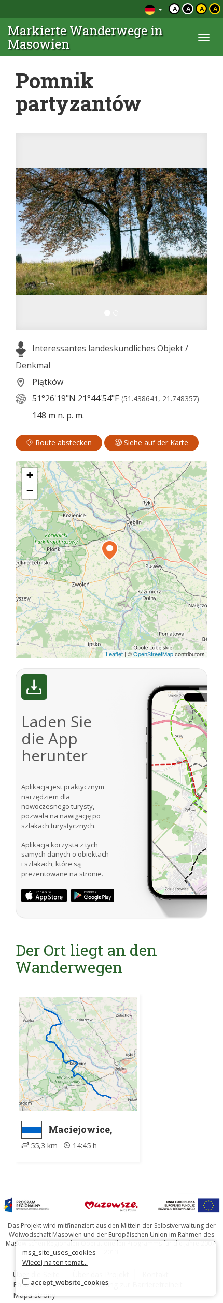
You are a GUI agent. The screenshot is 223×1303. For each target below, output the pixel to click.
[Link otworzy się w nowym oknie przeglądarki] (44, 895)
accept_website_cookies (69, 1282)
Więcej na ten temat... (55, 1262)
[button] (30, 231)
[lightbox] (111, 231)
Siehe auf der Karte (155, 442)
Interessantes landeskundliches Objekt (107, 348)
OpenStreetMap (153, 654)
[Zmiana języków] (153, 9)
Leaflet (114, 654)
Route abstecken (62, 442)
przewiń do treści (108, 9)
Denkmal (33, 365)
